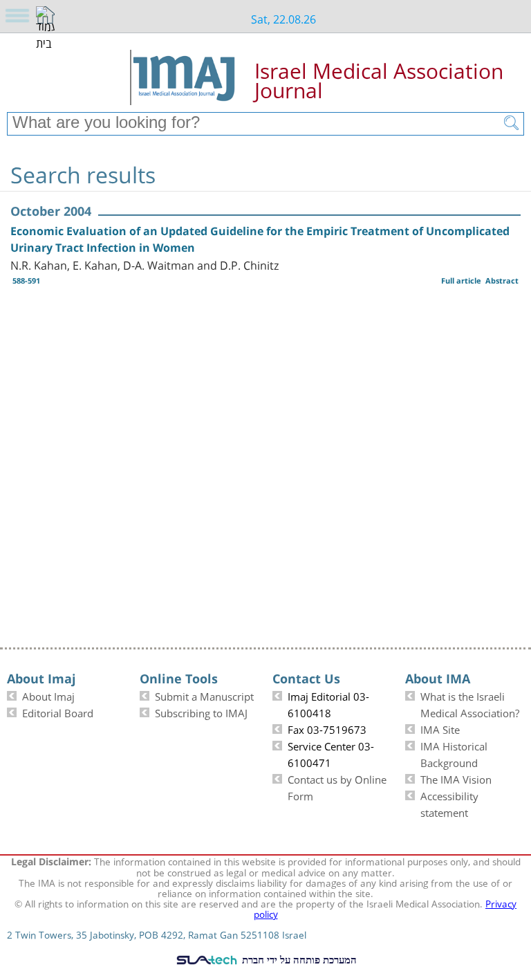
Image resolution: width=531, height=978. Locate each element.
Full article (461, 280)
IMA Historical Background (453, 753)
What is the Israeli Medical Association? (469, 703)
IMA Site (440, 728)
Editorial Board (57, 711)
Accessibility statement (449, 803)
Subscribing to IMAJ (201, 711)
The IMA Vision (456, 778)
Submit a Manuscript (204, 695)
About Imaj (48, 695)
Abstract (502, 280)
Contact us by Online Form (337, 786)
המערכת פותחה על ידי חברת (298, 959)
